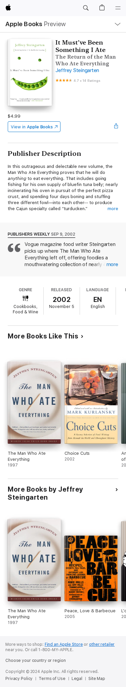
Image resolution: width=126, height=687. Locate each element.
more (113, 208)
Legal (77, 678)
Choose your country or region (35, 660)
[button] (86, 8)
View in (32, 126)
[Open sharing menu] (116, 126)
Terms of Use (52, 678)
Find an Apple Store (64, 644)
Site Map (96, 678)
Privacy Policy (19, 678)
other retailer (102, 644)
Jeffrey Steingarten (77, 70)
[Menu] (118, 8)
